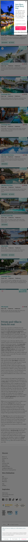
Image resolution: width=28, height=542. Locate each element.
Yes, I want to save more (20, 28)
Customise (6, 539)
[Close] (26, 2)
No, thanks (14, 539)
